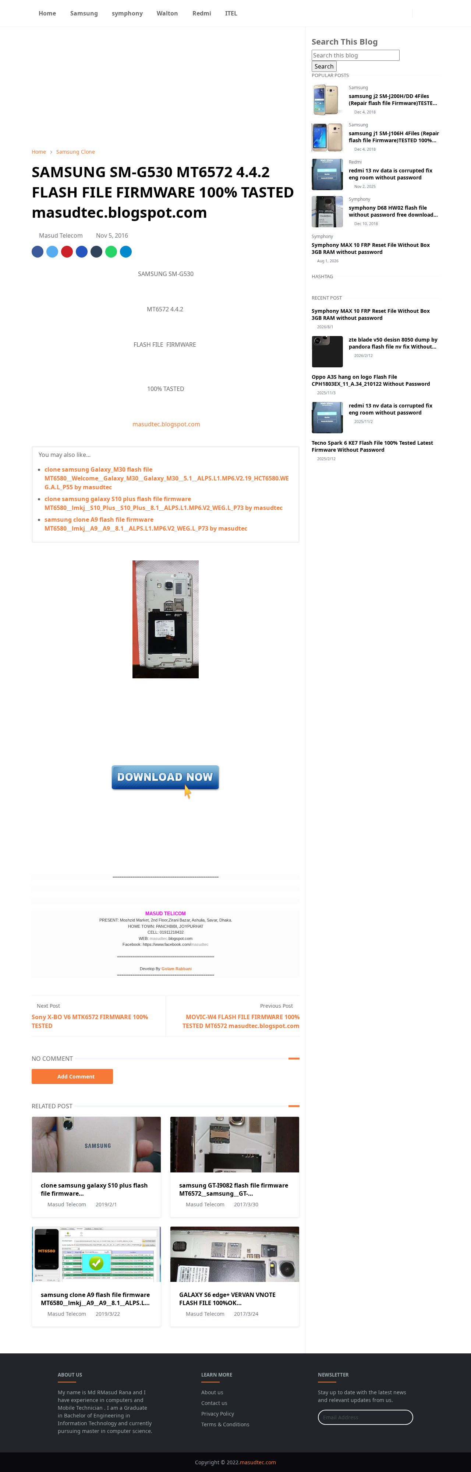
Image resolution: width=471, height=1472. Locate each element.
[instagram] (405, 13)
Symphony (359, 199)
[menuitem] (47, 13)
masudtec (158, 938)
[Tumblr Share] (96, 252)
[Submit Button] (404, 1417)
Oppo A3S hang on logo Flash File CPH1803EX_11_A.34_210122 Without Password (371, 380)
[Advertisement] (166, 87)
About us (212, 1392)
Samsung (358, 87)
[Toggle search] (432, 13)
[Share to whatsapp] (111, 252)
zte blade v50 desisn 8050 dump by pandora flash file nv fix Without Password (393, 346)
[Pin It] (67, 252)
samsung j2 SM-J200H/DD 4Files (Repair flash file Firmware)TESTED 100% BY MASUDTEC (392, 102)
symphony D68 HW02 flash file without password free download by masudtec (391, 214)
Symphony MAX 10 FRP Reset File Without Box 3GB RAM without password (371, 248)
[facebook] (393, 13)
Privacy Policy (217, 1413)
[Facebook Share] (37, 252)
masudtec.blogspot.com (165, 424)
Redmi (355, 162)
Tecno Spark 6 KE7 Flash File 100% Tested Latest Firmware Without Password (372, 446)
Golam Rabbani (177, 968)
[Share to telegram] (126, 252)
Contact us (214, 1402)
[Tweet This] (52, 252)
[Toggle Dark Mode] (420, 13)
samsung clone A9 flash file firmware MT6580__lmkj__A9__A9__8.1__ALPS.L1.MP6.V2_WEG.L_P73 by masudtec (123, 1303)
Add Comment (76, 1076)
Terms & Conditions (225, 1424)
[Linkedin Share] (82, 252)
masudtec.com (258, 1462)
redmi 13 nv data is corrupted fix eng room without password (390, 174)
